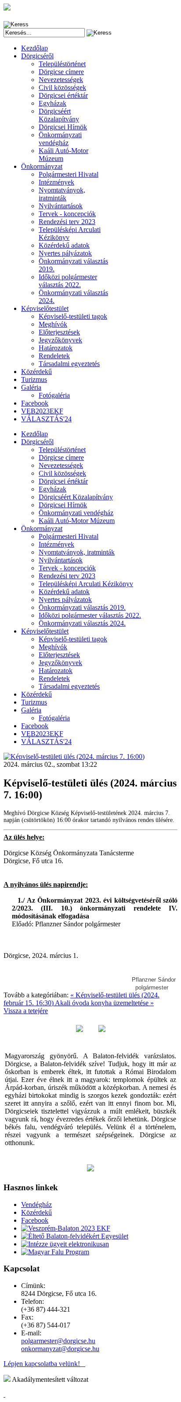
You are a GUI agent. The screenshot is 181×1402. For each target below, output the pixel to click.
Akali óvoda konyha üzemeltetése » (104, 1003)
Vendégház (36, 1204)
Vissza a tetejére (26, 1010)
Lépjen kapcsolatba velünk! (44, 1363)
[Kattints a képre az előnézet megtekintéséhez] (74, 756)
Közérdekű (36, 1212)
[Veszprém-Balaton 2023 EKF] (65, 1228)
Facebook (34, 1220)
